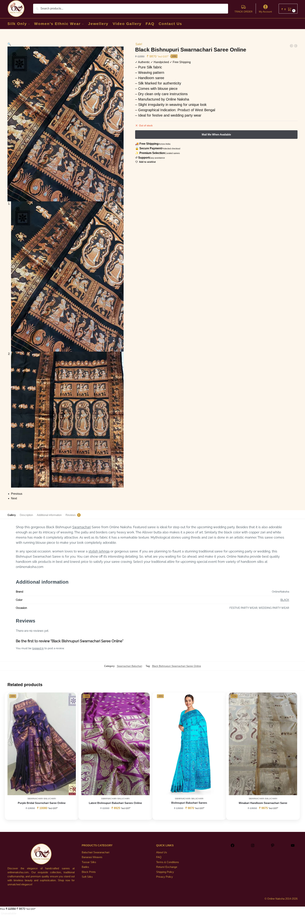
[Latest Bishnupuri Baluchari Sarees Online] (115, 744)
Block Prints (89, 871)
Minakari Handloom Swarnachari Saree (263, 802)
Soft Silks (87, 876)
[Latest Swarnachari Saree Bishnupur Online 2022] (296, 46)
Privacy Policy (164, 876)
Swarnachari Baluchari (129, 666)
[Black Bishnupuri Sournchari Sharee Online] (291, 46)
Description (26, 514)
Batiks (85, 866)
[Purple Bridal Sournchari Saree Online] (41, 744)
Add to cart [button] (189, 816)
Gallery (11, 514)
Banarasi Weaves (92, 857)
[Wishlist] (70, 698)
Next (14, 498)
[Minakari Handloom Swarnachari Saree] (263, 744)
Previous (16, 493)
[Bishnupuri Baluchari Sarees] (189, 744)
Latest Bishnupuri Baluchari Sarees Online (115, 802)
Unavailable (8, 913)
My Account (265, 11)
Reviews (71, 514)
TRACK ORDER (243, 11)
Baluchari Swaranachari (95, 852)
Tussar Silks (89, 862)
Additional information (49, 514)
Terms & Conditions (167, 862)
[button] (288, 9)
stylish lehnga (99, 551)
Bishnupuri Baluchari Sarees (189, 802)
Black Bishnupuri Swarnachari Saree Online (176, 666)
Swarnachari (81, 527)
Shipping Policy (165, 871)
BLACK (284, 599)
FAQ (158, 857)
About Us (161, 852)
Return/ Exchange (166, 866)
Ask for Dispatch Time (41, 816)
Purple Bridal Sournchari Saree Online (42, 802)
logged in (38, 648)
